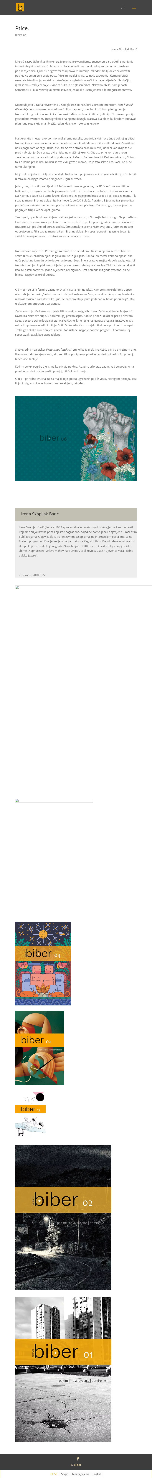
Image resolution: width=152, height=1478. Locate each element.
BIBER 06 (20, 35)
